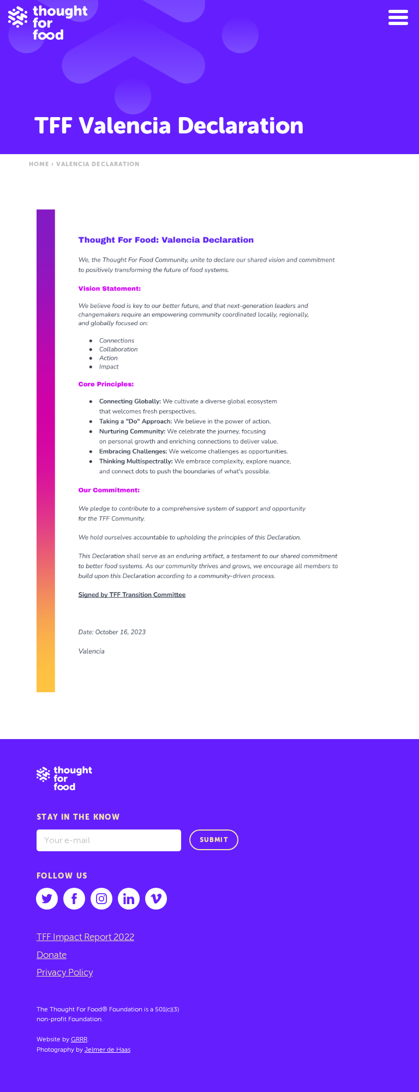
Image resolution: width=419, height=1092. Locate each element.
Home (39, 164)
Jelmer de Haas (107, 1050)
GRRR (79, 1039)
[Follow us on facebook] (74, 898)
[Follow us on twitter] (47, 898)
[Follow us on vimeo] (156, 898)
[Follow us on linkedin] (128, 898)
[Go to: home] (210, 781)
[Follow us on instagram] (101, 898)
